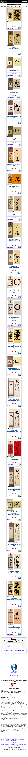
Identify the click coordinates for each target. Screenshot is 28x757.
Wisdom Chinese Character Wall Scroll (14, 117)
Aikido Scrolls (8, 739)
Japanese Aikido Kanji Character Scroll (14, 165)
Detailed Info (10, 28)
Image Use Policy (5, 744)
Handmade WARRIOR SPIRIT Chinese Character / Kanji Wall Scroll (14, 489)
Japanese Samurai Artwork (10, 740)
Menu (23, 1)
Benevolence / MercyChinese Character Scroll (14, 69)
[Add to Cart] (19, 28)
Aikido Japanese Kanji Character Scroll (14, 213)
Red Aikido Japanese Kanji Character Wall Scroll (14, 458)
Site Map (14, 742)
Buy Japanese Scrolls (17, 738)
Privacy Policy (12, 744)
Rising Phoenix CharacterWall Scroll (14, 187)
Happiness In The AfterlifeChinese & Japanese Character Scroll (14, 241)
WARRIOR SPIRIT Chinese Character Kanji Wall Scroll (14, 400)
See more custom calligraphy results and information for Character (14, 651)
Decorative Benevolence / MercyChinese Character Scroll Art (14, 369)
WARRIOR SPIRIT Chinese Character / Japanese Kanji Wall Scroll (14, 544)
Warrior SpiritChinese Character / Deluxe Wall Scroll (14, 432)
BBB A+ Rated (14, 677)
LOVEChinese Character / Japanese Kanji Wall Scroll (14, 347)
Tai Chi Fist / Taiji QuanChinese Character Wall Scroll (14, 572)
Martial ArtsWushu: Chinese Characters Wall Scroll (14, 600)
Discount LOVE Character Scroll (14, 23)
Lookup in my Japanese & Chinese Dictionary (13, 645)
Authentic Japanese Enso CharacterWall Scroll (14, 319)
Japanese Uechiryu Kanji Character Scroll (14, 267)
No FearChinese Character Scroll (14, 48)
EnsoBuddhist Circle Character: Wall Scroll (14, 291)
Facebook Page (14, 675)
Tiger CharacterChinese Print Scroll (14, 91)
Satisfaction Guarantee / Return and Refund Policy (17, 745)
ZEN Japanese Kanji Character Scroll (14, 138)
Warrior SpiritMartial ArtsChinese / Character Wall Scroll (14, 513)
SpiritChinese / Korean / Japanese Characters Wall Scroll (14, 628)
